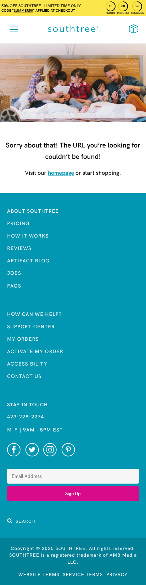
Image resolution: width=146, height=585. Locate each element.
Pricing (18, 223)
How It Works (28, 236)
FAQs (14, 286)
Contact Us (24, 376)
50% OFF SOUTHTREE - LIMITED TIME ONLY (41, 5)
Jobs (14, 273)
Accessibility (27, 364)
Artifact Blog (28, 260)
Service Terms (83, 575)
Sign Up (73, 493)
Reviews (19, 248)
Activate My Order (35, 351)
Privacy (117, 575)
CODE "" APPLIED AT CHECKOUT (38, 10)
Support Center (31, 326)
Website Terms (39, 575)
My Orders (23, 339)
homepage (61, 173)
